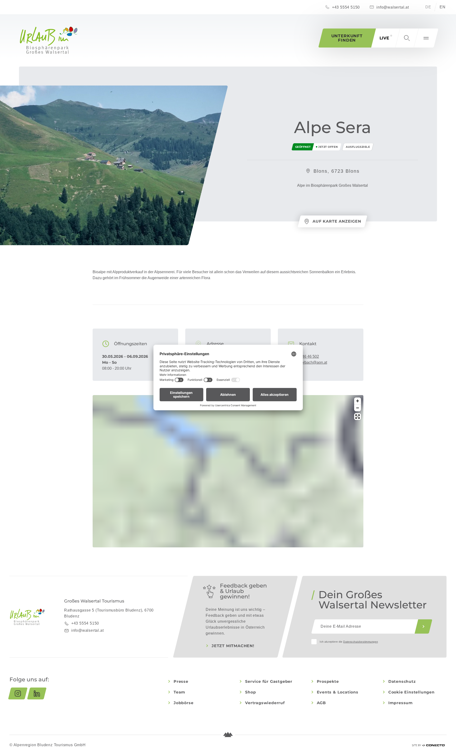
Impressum (400, 703)
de (428, 7)
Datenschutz (402, 681)
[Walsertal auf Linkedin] (36, 693)
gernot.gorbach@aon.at (307, 362)
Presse (181, 681)
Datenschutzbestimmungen (360, 641)
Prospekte (328, 681)
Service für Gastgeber (268, 681)
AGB (321, 703)
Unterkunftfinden (347, 38)
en (443, 7)
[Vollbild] (357, 416)
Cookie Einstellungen (411, 692)
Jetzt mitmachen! (233, 646)
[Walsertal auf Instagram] (18, 693)
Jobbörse (183, 703)
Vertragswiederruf (265, 703)
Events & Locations (337, 692)
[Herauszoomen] (357, 407)
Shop (250, 692)
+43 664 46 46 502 (303, 356)
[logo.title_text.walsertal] (48, 40)
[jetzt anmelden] (423, 626)
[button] (407, 38)
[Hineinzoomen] (357, 400)
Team (179, 692)
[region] (228, 490)
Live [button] (384, 38)
